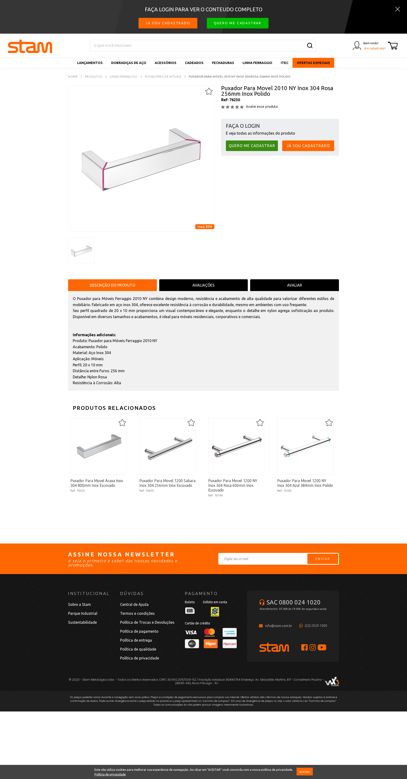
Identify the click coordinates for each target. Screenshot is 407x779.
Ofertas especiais (313, 63)
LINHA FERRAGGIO (257, 63)
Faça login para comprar (99, 506)
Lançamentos (90, 63)
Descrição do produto (112, 285)
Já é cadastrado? (374, 48)
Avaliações (203, 285)
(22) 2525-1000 (316, 625)
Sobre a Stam (79, 604)
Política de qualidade (138, 649)
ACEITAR (304, 772)
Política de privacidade (110, 774)
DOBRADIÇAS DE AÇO (128, 63)
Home (73, 76)
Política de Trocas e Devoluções (147, 622)
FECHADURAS (223, 63)
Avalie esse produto (262, 106)
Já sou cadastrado (168, 23)
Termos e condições (137, 613)
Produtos (93, 76)
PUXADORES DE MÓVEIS (163, 76)
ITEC (284, 63)
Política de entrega (136, 640)
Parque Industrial (82, 613)
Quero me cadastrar (237, 23)
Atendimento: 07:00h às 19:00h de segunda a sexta (293, 608)
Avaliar (294, 285)
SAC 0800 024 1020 (294, 602)
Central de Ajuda (134, 604)
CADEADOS (194, 63)
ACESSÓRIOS (165, 63)
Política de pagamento (139, 631)
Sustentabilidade (82, 622)
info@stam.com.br (278, 626)
